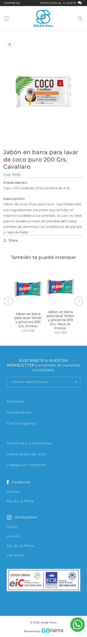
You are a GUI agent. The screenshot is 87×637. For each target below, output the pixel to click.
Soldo (12, 527)
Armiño (14, 492)
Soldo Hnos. (49, 622)
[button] (7, 18)
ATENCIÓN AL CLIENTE (58, 3)
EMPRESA (12, 3)
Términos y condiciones (29, 443)
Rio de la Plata (20, 501)
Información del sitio (26, 454)
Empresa (15, 401)
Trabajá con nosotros (26, 465)
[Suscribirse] (75, 382)
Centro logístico (22, 423)
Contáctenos (19, 412)
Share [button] (13, 240)
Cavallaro (15, 555)
